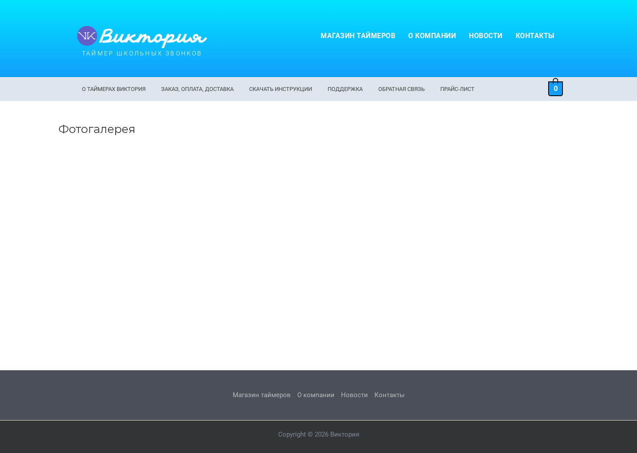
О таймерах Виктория (114, 89)
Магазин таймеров (358, 36)
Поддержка (345, 89)
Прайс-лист (457, 89)
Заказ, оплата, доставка (197, 89)
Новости (486, 36)
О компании (432, 36)
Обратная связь (401, 89)
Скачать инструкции (280, 89)
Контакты (535, 36)
